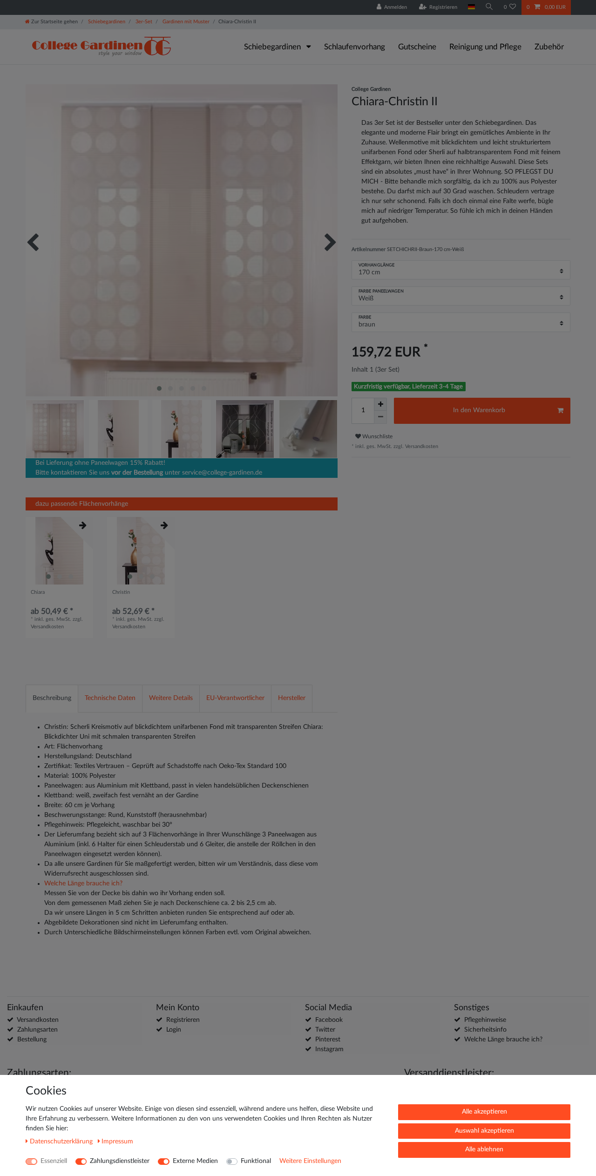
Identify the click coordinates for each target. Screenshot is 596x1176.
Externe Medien (195, 1161)
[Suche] (489, 7)
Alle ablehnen (484, 1149)
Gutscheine (417, 47)
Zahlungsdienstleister (119, 1161)
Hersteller (291, 698)
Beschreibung (52, 698)
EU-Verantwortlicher (235, 698)
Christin (121, 592)
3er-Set (143, 21)
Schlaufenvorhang (354, 47)
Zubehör (549, 47)
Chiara (38, 592)
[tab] (52, 698)
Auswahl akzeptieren (484, 1131)
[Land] (471, 7)
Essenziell (54, 1161)
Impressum (117, 1141)
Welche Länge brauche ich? (83, 883)
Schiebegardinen (106, 21)
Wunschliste (377, 436)
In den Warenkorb (479, 410)
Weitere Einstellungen (310, 1161)
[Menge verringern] (380, 417)
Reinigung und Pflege (485, 47)
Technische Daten (110, 698)
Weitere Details (171, 698)
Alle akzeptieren (484, 1111)
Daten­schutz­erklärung (62, 1141)
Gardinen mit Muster (185, 21)
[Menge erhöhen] (380, 404)
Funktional (256, 1161)
